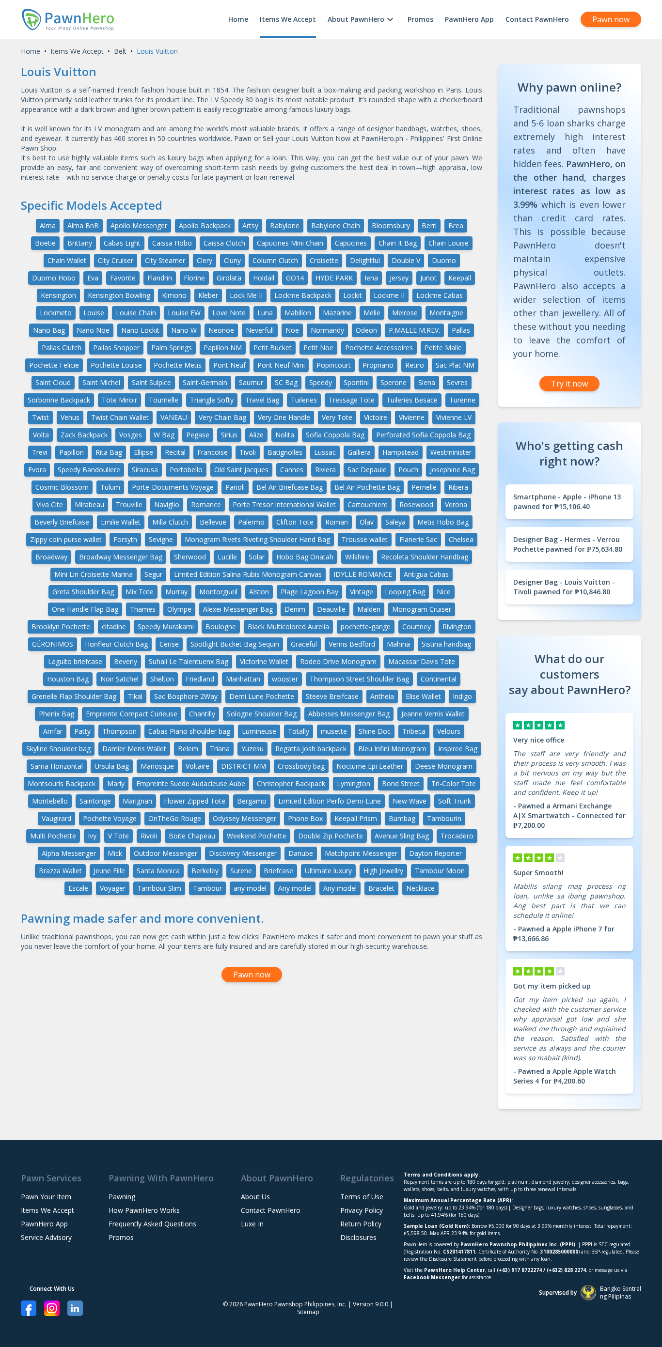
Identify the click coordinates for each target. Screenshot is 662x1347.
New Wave (409, 800)
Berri (429, 225)
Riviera (325, 469)
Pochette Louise (116, 365)
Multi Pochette (53, 835)
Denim (294, 609)
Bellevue (213, 521)
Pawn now (611, 19)
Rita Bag (108, 452)
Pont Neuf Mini (281, 365)
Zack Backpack (84, 434)
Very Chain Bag (222, 417)
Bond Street (401, 783)
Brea (455, 225)
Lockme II (389, 295)
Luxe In (252, 1223)
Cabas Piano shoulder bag (189, 731)
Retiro (414, 365)
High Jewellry (383, 870)
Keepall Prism (355, 818)
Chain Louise (448, 243)
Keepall (459, 277)
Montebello (50, 800)
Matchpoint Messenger (361, 853)
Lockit (352, 295)
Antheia (382, 696)
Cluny (232, 260)
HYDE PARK (334, 277)
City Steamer (165, 260)
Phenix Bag (56, 713)
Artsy (250, 225)
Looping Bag (405, 591)
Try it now (569, 383)
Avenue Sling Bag (402, 835)
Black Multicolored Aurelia (288, 626)
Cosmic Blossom (62, 487)
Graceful (304, 644)
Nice (444, 591)
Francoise (212, 452)
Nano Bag (49, 330)
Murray (176, 591)
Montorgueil (218, 591)
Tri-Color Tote (453, 783)
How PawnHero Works (144, 1210)
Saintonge (95, 800)
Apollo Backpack (205, 225)
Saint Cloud (53, 382)
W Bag (164, 434)
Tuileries (304, 399)
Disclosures (358, 1237)
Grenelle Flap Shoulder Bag (74, 696)
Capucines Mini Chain (290, 243)
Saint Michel (101, 382)
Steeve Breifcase (332, 696)
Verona (456, 504)
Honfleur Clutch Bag (116, 644)
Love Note (229, 312)
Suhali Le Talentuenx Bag (188, 661)
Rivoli (149, 835)
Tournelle (163, 399)
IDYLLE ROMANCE (362, 574)
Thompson (119, 731)
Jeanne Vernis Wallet (433, 713)
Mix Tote (140, 591)
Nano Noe (93, 330)
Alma (48, 225)
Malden (368, 609)
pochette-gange (366, 626)
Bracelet (381, 888)
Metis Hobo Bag (443, 521)
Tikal (135, 696)
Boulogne (220, 626)
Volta (41, 434)
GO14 (295, 277)
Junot (428, 277)
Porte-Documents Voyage (173, 487)
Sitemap (308, 1312)
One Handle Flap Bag (85, 609)
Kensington (58, 295)
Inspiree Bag (457, 748)
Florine (194, 277)
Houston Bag (68, 678)
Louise (93, 312)
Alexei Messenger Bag (238, 609)
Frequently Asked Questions (152, 1223)
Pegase (197, 434)
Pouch (408, 469)
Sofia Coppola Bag (335, 434)
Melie (371, 312)
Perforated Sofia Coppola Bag (423, 434)
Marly (116, 783)
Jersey (399, 277)
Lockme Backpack (302, 295)
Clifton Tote (295, 521)
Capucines (351, 243)
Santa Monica (158, 870)
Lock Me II (246, 295)
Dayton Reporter (435, 853)
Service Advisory (46, 1237)
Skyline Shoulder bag (58, 748)
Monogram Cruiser (421, 609)
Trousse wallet (365, 539)
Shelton (162, 678)
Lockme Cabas (439, 295)
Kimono (174, 295)
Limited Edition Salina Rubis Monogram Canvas (248, 574)
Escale (78, 888)
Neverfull (260, 330)
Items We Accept (288, 19)
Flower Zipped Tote (194, 800)
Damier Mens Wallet (134, 748)
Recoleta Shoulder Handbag (424, 556)
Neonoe (221, 330)
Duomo (444, 260)
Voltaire (197, 766)
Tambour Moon (440, 870)
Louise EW (184, 312)
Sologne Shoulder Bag (262, 713)
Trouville (129, 504)
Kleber (208, 295)
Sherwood (190, 556)
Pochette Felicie (54, 365)
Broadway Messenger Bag (120, 556)
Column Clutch (275, 260)
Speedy (320, 382)
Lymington (353, 783)
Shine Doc (375, 731)
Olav (367, 521)
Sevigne (161, 539)
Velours (448, 731)
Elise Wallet (423, 696)
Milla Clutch (170, 521)
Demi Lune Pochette (261, 696)
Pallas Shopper (116, 347)
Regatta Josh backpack (311, 748)
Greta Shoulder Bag (83, 591)
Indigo (462, 696)
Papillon (71, 452)
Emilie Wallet (121, 521)
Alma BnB (83, 225)
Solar (257, 556)
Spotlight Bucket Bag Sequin (234, 644)
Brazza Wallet (60, 870)
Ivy (92, 835)
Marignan (137, 800)
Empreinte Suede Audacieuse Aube (190, 783)
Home (238, 19)
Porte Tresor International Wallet (284, 504)
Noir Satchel (119, 678)
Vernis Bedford (352, 644)
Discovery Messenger (243, 853)
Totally (298, 731)
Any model (295, 888)
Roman (336, 521)
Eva (92, 277)
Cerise (169, 644)
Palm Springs (171, 347)
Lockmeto (56, 312)
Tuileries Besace (412, 399)
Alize (256, 434)
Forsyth (125, 539)
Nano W (184, 330)
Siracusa (145, 469)
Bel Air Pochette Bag (367, 487)
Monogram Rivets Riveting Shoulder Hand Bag (257, 539)
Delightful (365, 260)
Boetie (45, 243)
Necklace (420, 888)
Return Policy (360, 1223)
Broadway (51, 556)
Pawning (122, 1196)
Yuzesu (252, 748)
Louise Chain (136, 312)
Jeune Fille (109, 870)
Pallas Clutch (61, 347)
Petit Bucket (272, 347)
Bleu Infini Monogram (392, 748)
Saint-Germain (205, 382)
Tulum (110, 487)
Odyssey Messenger (244, 818)
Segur (153, 574)
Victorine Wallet (264, 661)
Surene (241, 870)
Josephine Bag (452, 469)
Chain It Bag (397, 243)
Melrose (405, 312)
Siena (426, 382)
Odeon (366, 330)
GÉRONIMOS (52, 644)
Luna (265, 312)
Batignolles (285, 452)
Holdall (263, 277)
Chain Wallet (66, 260)
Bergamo (252, 800)
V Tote (118, 835)
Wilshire (357, 556)
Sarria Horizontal (57, 766)
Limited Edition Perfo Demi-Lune (329, 800)
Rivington (457, 626)
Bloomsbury (391, 225)
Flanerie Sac (418, 539)
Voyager (113, 888)
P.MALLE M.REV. (414, 330)
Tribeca (414, 731)
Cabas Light (122, 243)
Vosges (130, 434)
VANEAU (173, 417)
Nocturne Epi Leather (369, 766)
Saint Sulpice (151, 382)
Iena (371, 277)
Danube (300, 853)
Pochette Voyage (110, 818)
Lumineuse (259, 731)
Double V (406, 260)
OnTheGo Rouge (174, 818)
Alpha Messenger (69, 853)
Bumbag (402, 818)
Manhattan (243, 678)
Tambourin (444, 818)
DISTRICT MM (243, 766)
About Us (255, 1196)
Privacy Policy (361, 1210)
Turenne (462, 399)
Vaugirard (56, 818)
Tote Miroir (119, 399)
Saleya (395, 521)
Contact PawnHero (537, 19)
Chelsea (461, 539)
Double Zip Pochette (330, 835)
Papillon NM (223, 347)
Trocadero (457, 835)
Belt (120, 51)
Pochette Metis (178, 365)
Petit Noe (318, 347)
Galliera (359, 452)
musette (334, 731)
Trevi (39, 452)
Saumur (251, 382)
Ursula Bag (112, 766)
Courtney (416, 626)
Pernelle (424, 487)
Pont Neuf (229, 365)
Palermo (251, 521)
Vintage (361, 591)
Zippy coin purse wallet (66, 539)
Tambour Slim (159, 888)
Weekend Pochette (256, 835)
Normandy (327, 330)
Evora (37, 469)
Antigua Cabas (426, 574)
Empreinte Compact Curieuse (131, 713)
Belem (188, 748)
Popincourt (333, 365)
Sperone (393, 382)
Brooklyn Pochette (61, 626)
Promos (420, 19)
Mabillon (297, 312)
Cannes (291, 469)
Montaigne (446, 312)
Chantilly (202, 713)
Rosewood (416, 504)
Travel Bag (262, 399)
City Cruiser (115, 260)
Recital (175, 452)
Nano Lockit (140, 330)
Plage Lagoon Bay (309, 591)
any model (250, 888)
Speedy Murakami (166, 626)
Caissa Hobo (172, 243)
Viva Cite (49, 504)
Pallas (461, 330)
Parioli (235, 487)
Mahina (398, 644)
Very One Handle (284, 417)
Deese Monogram (444, 766)
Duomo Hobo (54, 277)
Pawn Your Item (46, 1196)
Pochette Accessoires (379, 347)
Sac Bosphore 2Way (186, 696)
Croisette (324, 260)
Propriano (378, 365)
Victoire (375, 417)
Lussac (325, 452)
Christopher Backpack (291, 783)
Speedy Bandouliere (89, 469)
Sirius (229, 434)
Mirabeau (89, 504)
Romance (206, 504)
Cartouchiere (367, 504)
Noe (292, 330)
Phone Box (305, 818)
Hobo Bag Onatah (304, 556)
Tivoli (247, 452)
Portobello (186, 469)
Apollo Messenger (138, 225)
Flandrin (159, 277)
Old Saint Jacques (241, 469)
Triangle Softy (212, 399)
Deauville (331, 609)
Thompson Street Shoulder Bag (359, 678)
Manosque (157, 766)
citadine (114, 626)
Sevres (457, 382)
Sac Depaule (367, 469)
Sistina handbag (446, 644)
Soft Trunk (454, 800)
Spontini (356, 382)
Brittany (79, 243)
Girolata (229, 277)
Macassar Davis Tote (421, 661)
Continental (439, 678)
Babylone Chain (335, 225)
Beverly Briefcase (61, 521)
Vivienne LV (454, 417)
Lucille (227, 556)
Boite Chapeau (192, 835)
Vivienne (412, 417)
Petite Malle (443, 347)
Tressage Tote (352, 399)
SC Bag (286, 382)
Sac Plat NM (455, 365)
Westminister (451, 452)
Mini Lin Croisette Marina (93, 574)
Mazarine (337, 312)
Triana (220, 748)
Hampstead (400, 452)
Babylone (284, 225)
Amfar (53, 731)
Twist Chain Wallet (120, 417)
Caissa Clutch (224, 243)
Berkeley (205, 870)
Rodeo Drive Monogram (338, 661)
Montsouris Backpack (61, 783)
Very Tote (337, 417)
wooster (285, 678)
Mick (115, 853)
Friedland (200, 678)
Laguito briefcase (75, 661)
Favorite (123, 277)
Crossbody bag (301, 766)
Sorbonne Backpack (59, 399)
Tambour (207, 888)
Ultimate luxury (328, 870)
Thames (143, 609)
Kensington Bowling (119, 295)
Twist (40, 417)
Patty (82, 731)
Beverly (125, 661)
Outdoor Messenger (165, 853)
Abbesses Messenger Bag (349, 713)
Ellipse (143, 452)
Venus (70, 417)
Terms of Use (361, 1196)
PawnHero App (469, 19)
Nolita (284, 434)
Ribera (458, 487)
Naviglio (166, 504)
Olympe (179, 609)
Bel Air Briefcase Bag (289, 487)
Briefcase (278, 870)
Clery (204, 260)
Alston (259, 591)
